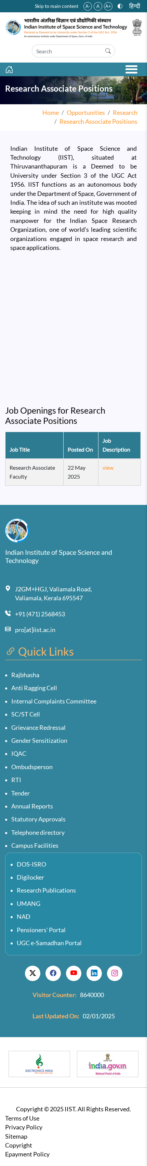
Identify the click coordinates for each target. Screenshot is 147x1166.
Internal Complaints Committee (53, 701)
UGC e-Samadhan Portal (49, 943)
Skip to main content (56, 6)
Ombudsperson (32, 766)
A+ (108, 6)
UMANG (28, 903)
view (108, 467)
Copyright (18, 1145)
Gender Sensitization (39, 740)
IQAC (18, 753)
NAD (23, 916)
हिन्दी (134, 6)
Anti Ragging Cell (34, 688)
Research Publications (46, 890)
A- (87, 6)
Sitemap (16, 1136)
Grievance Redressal (38, 727)
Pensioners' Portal (41, 930)
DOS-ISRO (31, 864)
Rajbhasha (25, 675)
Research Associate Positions (98, 121)
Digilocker (30, 877)
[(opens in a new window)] (32, 973)
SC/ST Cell (25, 714)
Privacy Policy (23, 1127)
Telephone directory (38, 832)
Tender (20, 793)
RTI (16, 779)
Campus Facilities (34, 845)
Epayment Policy (27, 1154)
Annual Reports (32, 806)
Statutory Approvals (38, 819)
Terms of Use (22, 1118)
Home (50, 112)
